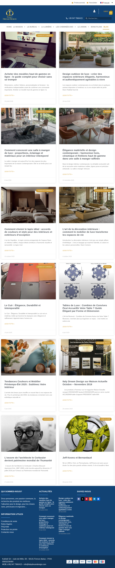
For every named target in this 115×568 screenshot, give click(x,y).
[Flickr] (98, 499)
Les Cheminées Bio (64, 27)
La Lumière (46, 27)
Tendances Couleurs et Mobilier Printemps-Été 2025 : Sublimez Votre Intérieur (25, 384)
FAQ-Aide (5, 527)
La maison (18, 27)
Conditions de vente (9, 521)
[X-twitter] (82, 499)
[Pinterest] (86, 499)
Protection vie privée (9, 529)
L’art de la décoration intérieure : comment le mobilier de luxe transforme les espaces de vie (85, 232)
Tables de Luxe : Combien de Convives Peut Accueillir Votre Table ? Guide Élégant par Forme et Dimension (85, 308)
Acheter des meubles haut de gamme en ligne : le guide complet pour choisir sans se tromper (28, 77)
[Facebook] (78, 499)
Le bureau (32, 27)
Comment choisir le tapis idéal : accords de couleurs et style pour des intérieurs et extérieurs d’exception (28, 232)
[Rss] (90, 499)
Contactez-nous (7, 532)
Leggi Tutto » (9, 95)
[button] (94, 11)
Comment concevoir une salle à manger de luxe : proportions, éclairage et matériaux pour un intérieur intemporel (27, 153)
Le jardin (82, 27)
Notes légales (6, 524)
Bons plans (96, 27)
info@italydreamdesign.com (35, 564)
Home (9, 27)
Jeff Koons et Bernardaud (77, 457)
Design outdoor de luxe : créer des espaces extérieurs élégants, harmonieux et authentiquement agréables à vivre (86, 77)
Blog (106, 27)
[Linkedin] (94, 499)
